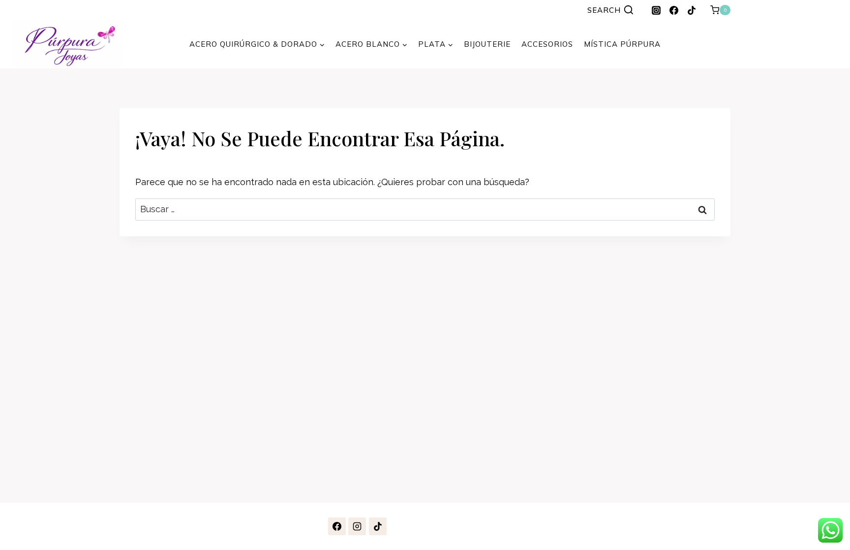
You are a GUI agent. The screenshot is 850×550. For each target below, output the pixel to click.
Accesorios (547, 44)
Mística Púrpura (622, 44)
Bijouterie (487, 44)
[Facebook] (674, 10)
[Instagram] (656, 10)
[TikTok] (691, 10)
